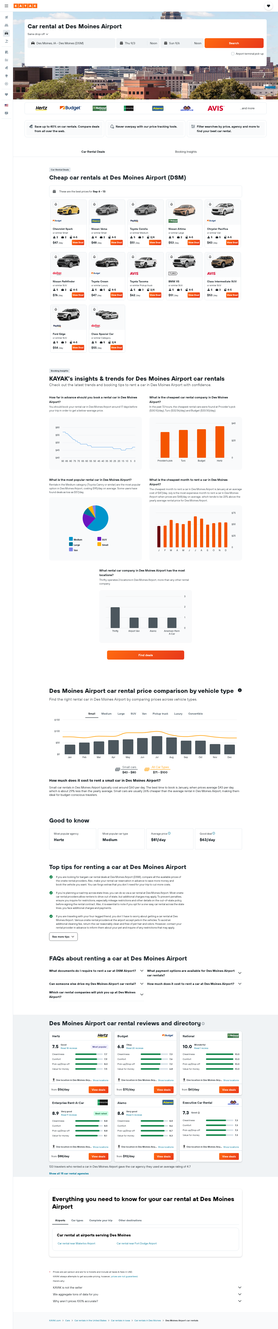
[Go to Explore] (6, 76)
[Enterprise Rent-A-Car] (102, 1103)
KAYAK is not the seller (67, 1287)
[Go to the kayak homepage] (25, 6)
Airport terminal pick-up (250, 53)
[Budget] (168, 1036)
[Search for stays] (6, 25)
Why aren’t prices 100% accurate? (75, 1301)
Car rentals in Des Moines (147, 1320)
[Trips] (6, 94)
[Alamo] (168, 1103)
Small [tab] (91, 713)
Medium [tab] (106, 713)
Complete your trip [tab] (101, 1220)
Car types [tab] (77, 1220)
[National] (233, 1036)
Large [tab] (121, 713)
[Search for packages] (6, 41)
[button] (6, 6)
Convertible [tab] (195, 713)
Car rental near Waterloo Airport (76, 1243)
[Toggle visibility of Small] (102, 544)
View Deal (78, 242)
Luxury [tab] (178, 713)
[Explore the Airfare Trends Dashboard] (6, 60)
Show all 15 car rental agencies (69, 1173)
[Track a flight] (6, 84)
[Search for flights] (6, 17)
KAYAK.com (55, 1320)
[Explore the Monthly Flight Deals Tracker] (6, 68)
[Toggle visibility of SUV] (102, 539)
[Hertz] (102, 1036)
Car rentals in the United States (90, 1320)
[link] (145, 655)
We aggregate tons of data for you (75, 1294)
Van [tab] (144, 713)
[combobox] (38, 34)
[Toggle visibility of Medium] (75, 539)
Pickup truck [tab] (160, 713)
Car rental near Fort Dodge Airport (137, 1243)
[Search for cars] (6, 33)
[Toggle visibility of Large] (74, 544)
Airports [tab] (60, 1220)
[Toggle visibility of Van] (73, 550)
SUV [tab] (133, 713)
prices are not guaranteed (124, 1276)
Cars (67, 1320)
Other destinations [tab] (130, 1220)
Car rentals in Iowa (120, 1320)
